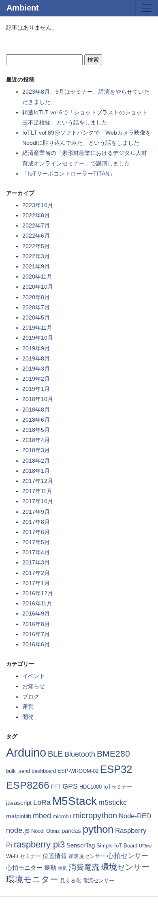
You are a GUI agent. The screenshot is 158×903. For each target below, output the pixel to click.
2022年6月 (36, 235)
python (98, 829)
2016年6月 (36, 644)
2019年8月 (36, 358)
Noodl (38, 831)
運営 (28, 707)
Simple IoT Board (116, 846)
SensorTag (80, 845)
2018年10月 (37, 399)
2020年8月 (36, 297)
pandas (71, 830)
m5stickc (112, 802)
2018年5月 (36, 430)
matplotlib (18, 816)
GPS (70, 786)
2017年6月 (36, 532)
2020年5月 (36, 317)
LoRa (42, 802)
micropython (95, 815)
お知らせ (33, 686)
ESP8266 (27, 785)
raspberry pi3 (39, 844)
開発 (28, 717)
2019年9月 (36, 348)
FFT (56, 787)
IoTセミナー (117, 787)
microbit (62, 816)
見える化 (70, 880)
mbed (42, 816)
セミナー (30, 856)
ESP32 (116, 769)
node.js (18, 830)
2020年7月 (36, 307)
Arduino (26, 752)
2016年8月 (36, 624)
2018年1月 (36, 471)
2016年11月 (37, 603)
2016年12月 (37, 593)
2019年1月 (36, 389)
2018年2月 (36, 460)
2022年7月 (36, 225)
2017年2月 (36, 573)
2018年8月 (36, 409)
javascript (19, 802)
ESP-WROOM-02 (78, 771)
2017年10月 (37, 501)
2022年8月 (36, 215)
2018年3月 (36, 450)
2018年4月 (36, 440)
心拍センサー (127, 856)
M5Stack (74, 801)
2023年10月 (37, 205)
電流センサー (98, 880)
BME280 (113, 753)
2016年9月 (36, 613)
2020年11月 (37, 276)
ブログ (30, 696)
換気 (62, 868)
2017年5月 (36, 542)
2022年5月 (36, 246)
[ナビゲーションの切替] (146, 8)
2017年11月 (37, 491)
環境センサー (125, 866)
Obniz (53, 831)
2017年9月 (36, 511)
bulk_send (18, 771)
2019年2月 (36, 378)
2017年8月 (36, 522)
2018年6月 (36, 419)
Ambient (22, 7)
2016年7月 (36, 634)
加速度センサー (86, 856)
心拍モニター (24, 867)
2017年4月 (36, 552)
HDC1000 (90, 787)
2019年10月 (37, 338)
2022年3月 (36, 256)
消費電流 (83, 867)
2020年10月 (37, 286)
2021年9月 (36, 266)
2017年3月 (36, 562)
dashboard (44, 771)
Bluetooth (79, 754)
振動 (50, 867)
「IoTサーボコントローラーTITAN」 (68, 173)
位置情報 (55, 855)
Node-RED (135, 816)
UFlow (145, 845)
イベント (33, 676)
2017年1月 (36, 583)
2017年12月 (37, 481)
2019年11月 (37, 327)
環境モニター (32, 879)
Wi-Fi (12, 856)
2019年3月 (36, 368)
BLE (55, 753)
